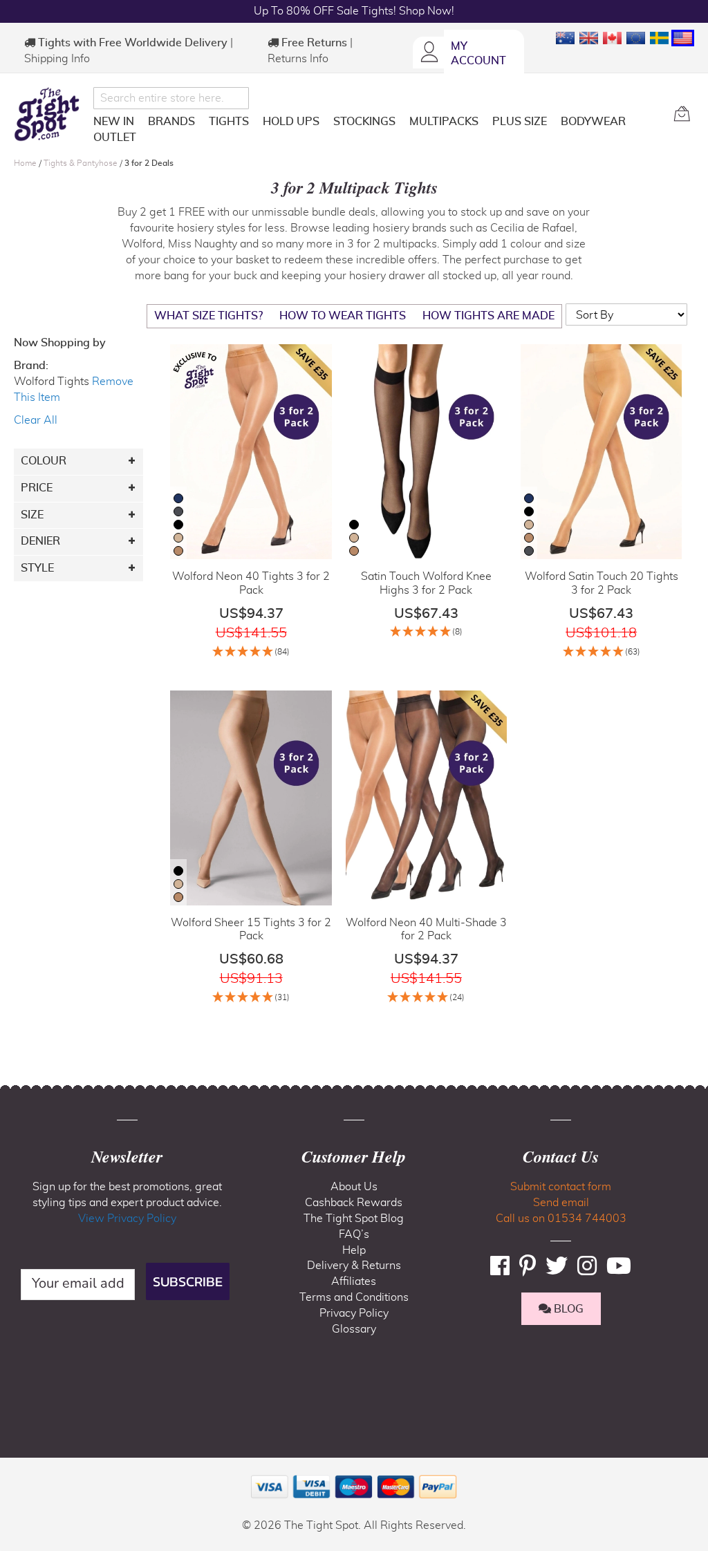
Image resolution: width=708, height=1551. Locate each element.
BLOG (567, 1309)
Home (26, 163)
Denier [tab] (40, 541)
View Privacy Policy (127, 1218)
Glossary (354, 1329)
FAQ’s (354, 1234)
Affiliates (353, 1281)
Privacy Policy (354, 1313)
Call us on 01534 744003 (561, 1218)
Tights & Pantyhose (82, 163)
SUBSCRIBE (188, 1281)
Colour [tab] (43, 461)
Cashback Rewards (353, 1202)
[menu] (378, 132)
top (16, 1470)
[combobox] (171, 98)
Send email (561, 1202)
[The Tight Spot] (50, 114)
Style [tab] (37, 568)
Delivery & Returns (354, 1265)
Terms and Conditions (354, 1297)
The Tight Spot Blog (354, 1218)
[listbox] (178, 526)
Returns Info (298, 58)
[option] (178, 498)
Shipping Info (57, 58)
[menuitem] (113, 121)
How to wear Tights (342, 315)
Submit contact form (560, 1186)
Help (354, 1250)
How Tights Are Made (488, 315)
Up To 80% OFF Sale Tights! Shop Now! (354, 11)
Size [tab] (32, 514)
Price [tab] (37, 488)
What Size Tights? (208, 315)
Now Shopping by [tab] (60, 342)
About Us (354, 1186)
